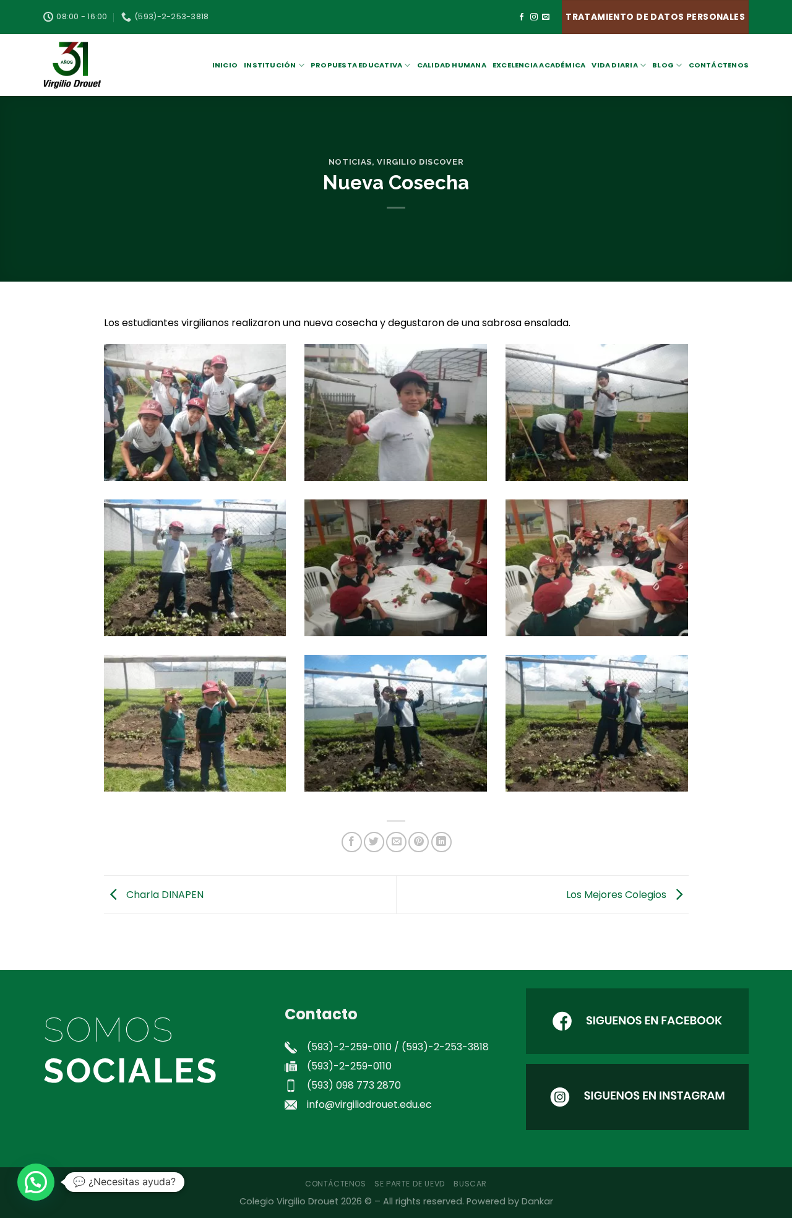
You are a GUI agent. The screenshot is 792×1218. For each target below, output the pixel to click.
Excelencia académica (539, 65)
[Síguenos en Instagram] (534, 17)
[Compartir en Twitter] (374, 842)
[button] (35, 1182)
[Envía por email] (396, 842)
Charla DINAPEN (164, 894)
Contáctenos (719, 65)
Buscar (470, 1183)
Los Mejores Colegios (617, 894)
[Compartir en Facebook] (352, 842)
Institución (270, 65)
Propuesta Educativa (356, 65)
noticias (350, 161)
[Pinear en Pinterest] (418, 842)
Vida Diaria (614, 65)
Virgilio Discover (420, 161)
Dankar (537, 1201)
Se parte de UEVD (410, 1183)
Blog (663, 65)
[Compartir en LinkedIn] (441, 842)
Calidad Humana (451, 65)
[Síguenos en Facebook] (521, 17)
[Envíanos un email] (545, 17)
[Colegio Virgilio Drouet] (105, 65)
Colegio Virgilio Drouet (288, 1201)
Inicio (225, 65)
